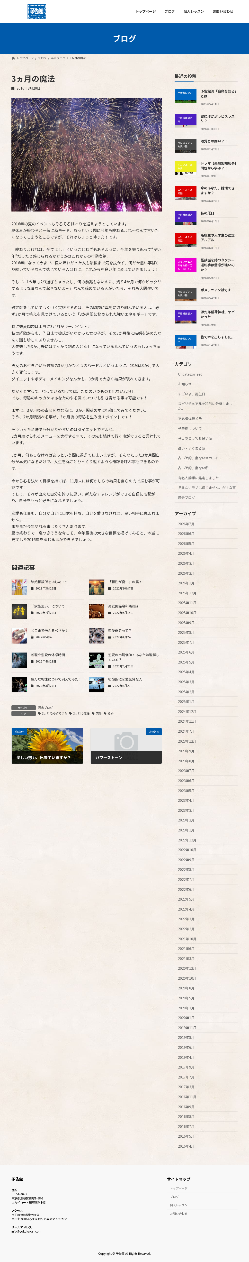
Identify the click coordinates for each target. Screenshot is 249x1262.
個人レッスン (178, 1205)
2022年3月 (186, 918)
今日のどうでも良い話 (195, 438)
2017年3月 (186, 1086)
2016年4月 (186, 1146)
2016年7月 (186, 1126)
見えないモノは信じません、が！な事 (207, 487)
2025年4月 (186, 671)
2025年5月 (186, 661)
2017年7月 (186, 1076)
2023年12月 (187, 740)
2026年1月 (186, 582)
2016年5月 (186, 1136)
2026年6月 (186, 533)
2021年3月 (186, 958)
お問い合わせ (178, 1214)
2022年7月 (186, 879)
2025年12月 (187, 592)
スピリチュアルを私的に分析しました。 (205, 406)
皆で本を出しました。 (218, 336)
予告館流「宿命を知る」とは (218, 93)
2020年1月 (186, 1017)
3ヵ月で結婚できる (54, 713)
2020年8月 (186, 988)
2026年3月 (186, 563)
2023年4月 (186, 800)
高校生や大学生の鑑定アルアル (218, 237)
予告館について (190, 428)
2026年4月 (186, 553)
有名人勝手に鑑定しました (198, 477)
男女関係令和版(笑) (123, 606)
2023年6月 (186, 780)
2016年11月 (187, 1096)
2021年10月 (187, 938)
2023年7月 (186, 770)
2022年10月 (187, 849)
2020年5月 (186, 997)
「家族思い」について (48, 606)
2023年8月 (186, 760)
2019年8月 (186, 1037)
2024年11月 (187, 721)
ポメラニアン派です (216, 289)
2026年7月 (186, 523)
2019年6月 (186, 1047)
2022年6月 (186, 889)
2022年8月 (186, 869)
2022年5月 (186, 899)
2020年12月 (187, 968)
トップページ (178, 1188)
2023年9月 (186, 750)
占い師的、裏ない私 (193, 467)
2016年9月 (186, 1106)
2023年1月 (186, 830)
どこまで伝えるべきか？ (49, 630)
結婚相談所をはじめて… (49, 581)
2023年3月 (186, 810)
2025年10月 (187, 612)
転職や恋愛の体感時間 (48, 654)
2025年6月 (186, 652)
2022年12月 (187, 839)
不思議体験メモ (190, 418)
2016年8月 (186, 1116)
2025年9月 (186, 622)
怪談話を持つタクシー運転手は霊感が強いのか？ (218, 265)
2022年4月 (186, 908)
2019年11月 (187, 1027)
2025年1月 (186, 701)
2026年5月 (186, 543)
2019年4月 (186, 1057)
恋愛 (99, 713)
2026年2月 (186, 573)
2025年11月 (187, 602)
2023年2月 (186, 820)
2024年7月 (186, 731)
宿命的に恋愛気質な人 (125, 679)
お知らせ (185, 383)
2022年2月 (186, 928)
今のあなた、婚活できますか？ (218, 190)
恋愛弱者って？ (120, 630)
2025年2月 (186, 691)
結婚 (111, 713)
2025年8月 (186, 632)
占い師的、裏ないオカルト (198, 457)
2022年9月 (186, 859)
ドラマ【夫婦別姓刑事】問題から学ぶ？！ (218, 165)
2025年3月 (186, 681)
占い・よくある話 (191, 447)
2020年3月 (186, 1007)
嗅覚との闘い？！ (214, 140)
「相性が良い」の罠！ (125, 581)
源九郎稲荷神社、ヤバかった (218, 314)
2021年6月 (186, 948)
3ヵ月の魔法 (81, 713)
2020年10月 (187, 978)
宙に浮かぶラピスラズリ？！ (218, 118)
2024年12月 (187, 711)
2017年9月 (186, 1067)
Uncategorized (190, 373)
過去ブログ (45, 707)
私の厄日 (207, 213)
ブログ (174, 1197)
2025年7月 (186, 642)
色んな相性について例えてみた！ (56, 679)
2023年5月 (186, 790)
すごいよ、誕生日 (191, 393)
